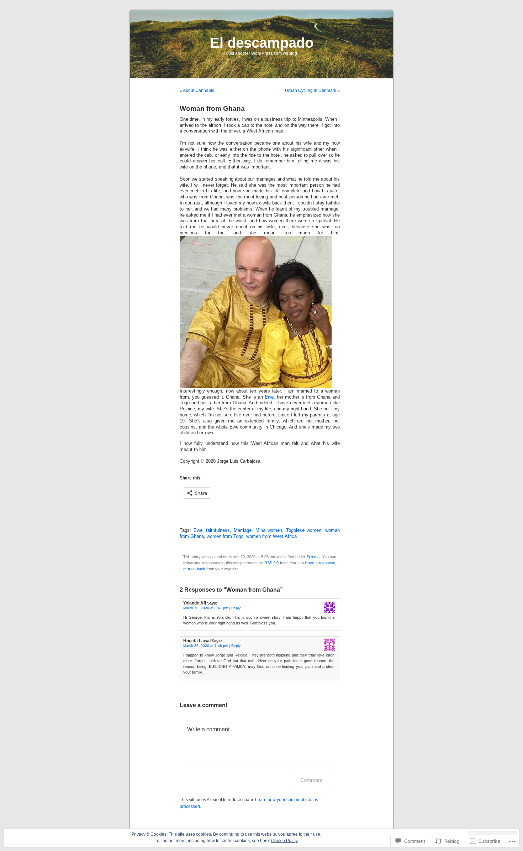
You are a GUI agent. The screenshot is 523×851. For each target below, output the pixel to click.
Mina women (268, 530)
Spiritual (313, 557)
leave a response (320, 563)
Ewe (269, 397)
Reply (236, 608)
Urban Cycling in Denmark (310, 90)
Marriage (243, 530)
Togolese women (304, 530)
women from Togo (225, 536)
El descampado (261, 43)
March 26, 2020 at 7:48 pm (205, 646)
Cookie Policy (284, 840)
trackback (196, 569)
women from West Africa (271, 536)
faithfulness (218, 530)
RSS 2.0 (271, 563)
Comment (311, 780)
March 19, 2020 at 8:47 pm (205, 608)
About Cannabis (198, 90)
